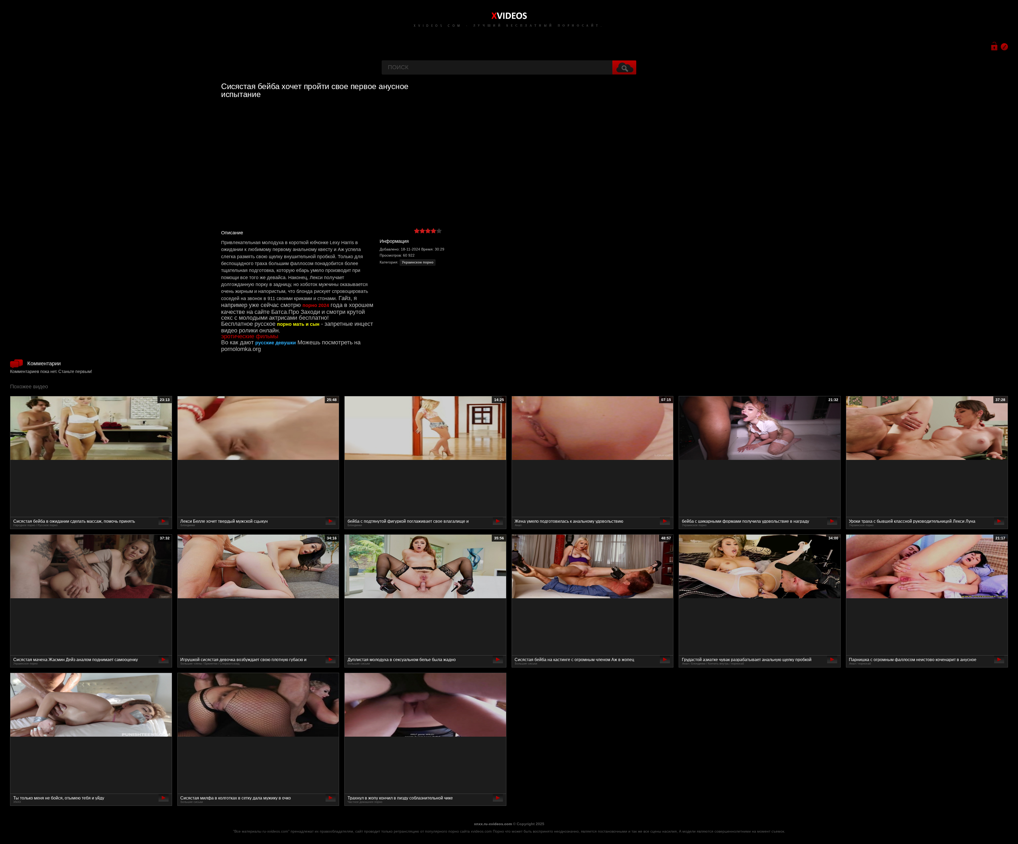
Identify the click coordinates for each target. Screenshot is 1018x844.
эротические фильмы (249, 336)
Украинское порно (417, 262)
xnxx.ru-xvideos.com (493, 824)
